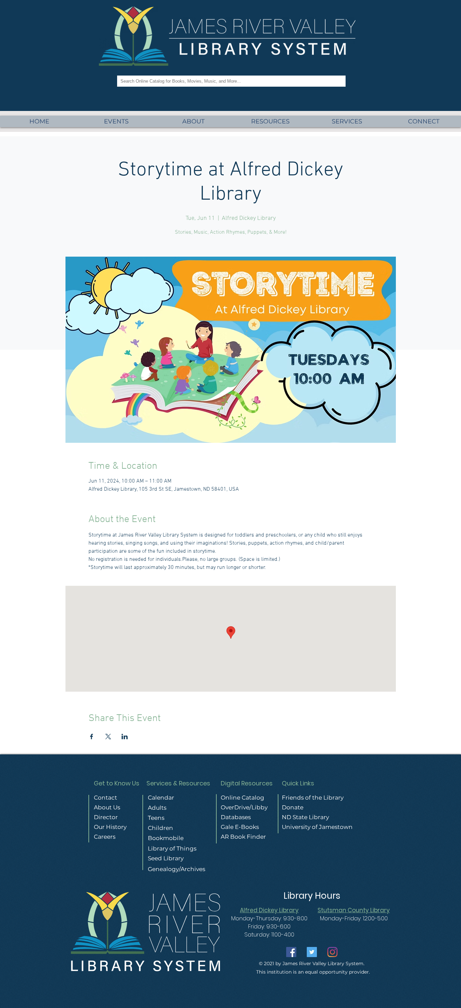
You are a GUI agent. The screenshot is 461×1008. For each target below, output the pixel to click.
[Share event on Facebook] (91, 736)
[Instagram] (332, 952)
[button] (346, 121)
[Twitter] (312, 952)
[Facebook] (291, 952)
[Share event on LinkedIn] (124, 736)
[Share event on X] (108, 736)
